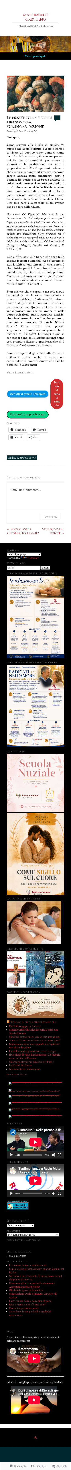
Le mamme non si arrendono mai (27, 1265)
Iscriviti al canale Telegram (27, 393)
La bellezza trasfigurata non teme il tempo (32, 1051)
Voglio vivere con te (53, 531)
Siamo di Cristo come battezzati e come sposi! (34, 1040)
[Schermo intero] (59, 1155)
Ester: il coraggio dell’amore (25, 1026)
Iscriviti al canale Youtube (57, 394)
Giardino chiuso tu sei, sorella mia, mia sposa (34, 1037)
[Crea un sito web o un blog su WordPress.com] (35, 1438)
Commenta (50, 516)
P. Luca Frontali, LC (26, 131)
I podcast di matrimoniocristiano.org (33, 1022)
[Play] (11, 1155)
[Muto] (54, 1155)
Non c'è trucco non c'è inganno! (26, 1304)
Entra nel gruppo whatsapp (27, 414)
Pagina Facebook (17, 1074)
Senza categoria (28, 457)
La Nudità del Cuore (20, 1065)
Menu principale (35, 56)
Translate (33, 558)
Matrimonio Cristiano (35, 17)
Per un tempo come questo (24, 1308)
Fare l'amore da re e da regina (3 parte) (30, 1301)
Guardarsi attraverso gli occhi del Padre (31, 1062)
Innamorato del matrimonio (24, 1069)
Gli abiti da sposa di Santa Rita (26, 1290)
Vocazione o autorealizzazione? (23, 531)
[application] (35, 1142)
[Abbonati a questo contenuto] (8, 1022)
